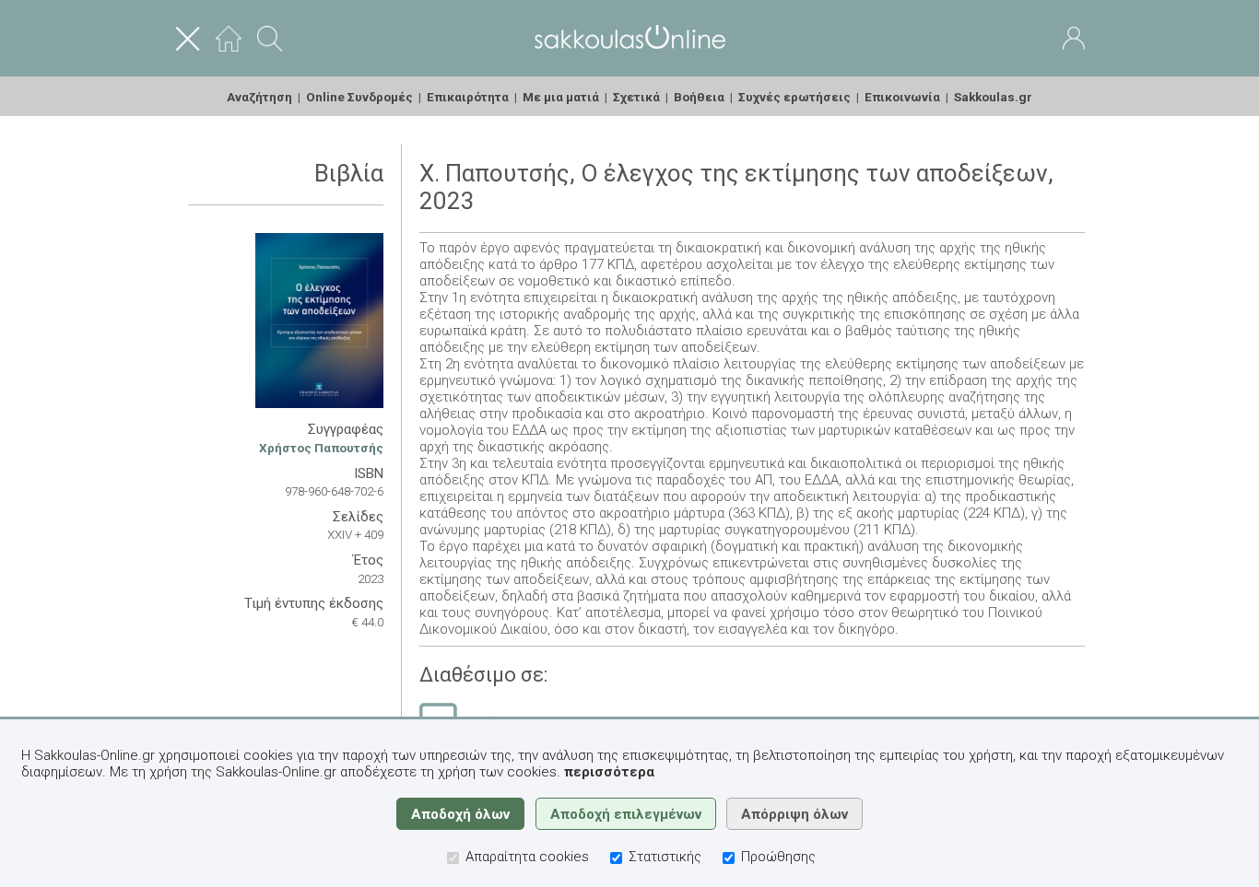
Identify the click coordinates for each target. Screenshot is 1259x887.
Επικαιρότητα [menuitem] (468, 96)
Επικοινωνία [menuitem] (902, 96)
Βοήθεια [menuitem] (699, 96)
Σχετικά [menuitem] (636, 96)
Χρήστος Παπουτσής (321, 447)
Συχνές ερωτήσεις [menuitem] (794, 96)
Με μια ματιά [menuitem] (561, 96)
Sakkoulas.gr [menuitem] (993, 96)
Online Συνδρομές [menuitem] (359, 96)
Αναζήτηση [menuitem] (259, 96)
